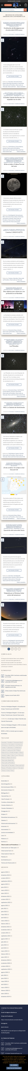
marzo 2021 (4, 951)
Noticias (3, 841)
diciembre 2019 (5, 996)
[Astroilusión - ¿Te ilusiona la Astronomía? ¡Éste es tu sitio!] (15, 5)
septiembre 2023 (5, 881)
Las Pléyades (14, 346)
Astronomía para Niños (7, 787)
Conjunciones (10, 747)
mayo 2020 (4, 981)
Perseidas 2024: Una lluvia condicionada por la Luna (16, 676)
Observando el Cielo (19, 95)
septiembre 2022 (5, 902)
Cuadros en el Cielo (11, 750)
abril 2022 (4, 917)
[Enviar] (25, 9)
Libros (13, 755)
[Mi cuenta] (20, 5)
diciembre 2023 (5, 875)
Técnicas (4, 770)
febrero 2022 (4, 923)
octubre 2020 (4, 966)
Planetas (19, 591)
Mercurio (21, 755)
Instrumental (20, 23)
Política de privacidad (14, 1068)
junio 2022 (4, 911)
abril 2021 (4, 948)
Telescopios (20, 768)
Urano (8, 770)
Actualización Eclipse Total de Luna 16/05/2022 (13, 708)
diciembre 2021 (5, 926)
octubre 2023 (4, 878)
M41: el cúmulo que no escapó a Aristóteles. (13, 726)
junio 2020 (4, 978)
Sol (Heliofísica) (17, 465)
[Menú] (2, 5)
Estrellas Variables (14, 752)
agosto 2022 (4, 905)
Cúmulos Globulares (6, 808)
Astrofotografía (9, 157)
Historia (21, 752)
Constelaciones (17, 747)
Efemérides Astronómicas (10, 23)
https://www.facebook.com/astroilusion (12, 1019)
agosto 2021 (4, 939)
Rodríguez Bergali (20, 34)
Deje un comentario (21, 86)
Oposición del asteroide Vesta (14, 530)
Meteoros (4, 757)
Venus (12, 770)
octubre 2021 (4, 932)
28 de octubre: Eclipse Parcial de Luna (14, 165)
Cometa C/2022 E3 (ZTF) (14, 232)
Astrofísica (10, 742)
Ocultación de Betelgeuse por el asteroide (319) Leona (14, 29)
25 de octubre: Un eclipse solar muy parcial (14, 469)
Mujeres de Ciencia (11, 757)
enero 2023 (4, 893)
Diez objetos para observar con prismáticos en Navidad (14, 292)
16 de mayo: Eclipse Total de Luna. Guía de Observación (12, 714)
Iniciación (5, 93)
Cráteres (4, 750)
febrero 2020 (4, 990)
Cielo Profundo (9, 92)
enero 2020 (4, 993)
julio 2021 (3, 942)
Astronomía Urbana (14, 22)
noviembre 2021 (5, 929)
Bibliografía (4, 793)
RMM (2, 731)
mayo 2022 (4, 914)
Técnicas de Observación (8, 863)
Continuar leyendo (14, 76)
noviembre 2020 (5, 963)
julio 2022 (3, 908)
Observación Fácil (14, 26)
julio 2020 (3, 975)
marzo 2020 (4, 987)
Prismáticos (9, 768)
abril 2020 (4, 984)
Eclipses (22, 22)
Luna (17, 755)
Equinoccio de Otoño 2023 (12, 695)
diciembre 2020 (5, 960)
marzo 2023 (4, 890)
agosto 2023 (4, 884)
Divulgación (4, 811)
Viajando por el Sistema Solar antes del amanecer (14, 594)
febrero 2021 (4, 954)
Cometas (4, 747)
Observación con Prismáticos (14, 24)
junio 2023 (4, 887)
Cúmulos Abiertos (18, 92)
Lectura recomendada (7, 832)
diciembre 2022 (5, 896)
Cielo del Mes (11, 745)
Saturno (15, 768)
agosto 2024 (4, 872)
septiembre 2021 (5, 936)
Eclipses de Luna (5, 752)
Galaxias (15, 402)
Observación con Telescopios (8, 765)
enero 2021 (4, 957)
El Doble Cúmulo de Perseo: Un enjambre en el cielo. (14, 98)
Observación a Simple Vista (7, 760)
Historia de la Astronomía (8, 823)
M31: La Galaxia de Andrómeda (14, 407)
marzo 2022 (4, 920)
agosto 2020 (4, 972)
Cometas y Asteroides (9, 229)
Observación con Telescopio (13, 25)
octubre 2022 (4, 899)
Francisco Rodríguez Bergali (8, 706)
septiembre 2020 (5, 969)
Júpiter (8, 755)
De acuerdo (14, 1065)
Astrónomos (4, 745)
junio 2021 (4, 945)
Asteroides (6, 22)
